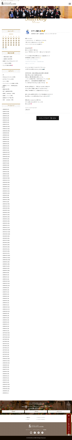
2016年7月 (5, 369)
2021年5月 (5, 244)
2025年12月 (5, 126)
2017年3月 (5, 352)
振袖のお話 (5, 89)
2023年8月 (5, 186)
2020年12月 (5, 255)
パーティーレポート (41, 419)
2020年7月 (5, 266)
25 (11, 44)
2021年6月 (5, 242)
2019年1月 (5, 304)
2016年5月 (5, 373)
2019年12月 (5, 281)
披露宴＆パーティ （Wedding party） (10, 85)
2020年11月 (5, 257)
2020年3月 (5, 274)
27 (16, 44)
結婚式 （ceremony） (7, 93)
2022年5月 (5, 218)
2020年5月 (5, 270)
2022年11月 (5, 206)
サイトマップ (28, 429)
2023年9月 (5, 184)
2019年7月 (5, 291)
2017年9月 (5, 339)
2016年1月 (5, 382)
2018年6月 (5, 319)
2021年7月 (5, 240)
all (3, 74)
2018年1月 (5, 330)
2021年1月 (5, 253)
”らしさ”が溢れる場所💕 (8, 65)
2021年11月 (5, 231)
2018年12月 (5, 307)
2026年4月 (5, 117)
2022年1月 (5, 227)
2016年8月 (5, 367)
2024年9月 (5, 158)
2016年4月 (5, 375)
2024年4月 (5, 169)
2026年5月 (5, 115)
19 (13, 42)
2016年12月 (5, 358)
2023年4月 (5, 195)
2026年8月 (5, 109)
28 (18, 44)
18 (11, 42)
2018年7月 (5, 317)
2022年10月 (5, 208)
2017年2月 (5, 354)
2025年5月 (5, 141)
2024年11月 (5, 154)
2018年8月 (5, 315)
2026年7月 (5, 111)
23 (5, 44)
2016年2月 (5, 380)
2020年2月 (5, 276)
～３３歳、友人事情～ (7, 63)
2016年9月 (5, 365)
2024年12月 (5, 152)
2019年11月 (5, 283)
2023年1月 (5, 201)
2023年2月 (5, 199)
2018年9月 (5, 313)
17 (8, 42)
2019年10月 (5, 285)
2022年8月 (5, 212)
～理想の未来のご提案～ (8, 56)
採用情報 (44, 429)
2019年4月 (5, 298)
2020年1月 (5, 279)
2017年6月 (5, 345)
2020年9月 (5, 261)
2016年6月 (5, 371)
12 (13, 40)
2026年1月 (5, 124)
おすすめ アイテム (6, 79)
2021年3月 (5, 249)
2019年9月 (5, 287)
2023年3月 (5, 197)
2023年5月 (5, 193)
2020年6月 (5, 268)
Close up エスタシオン (7, 77)
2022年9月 (5, 210)
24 (8, 44)
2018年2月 (5, 328)
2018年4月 (5, 324)
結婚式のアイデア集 (7, 97)
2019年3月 (5, 300)
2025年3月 (5, 145)
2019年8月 (5, 289)
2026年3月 (5, 120)
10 (8, 40)
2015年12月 (5, 384)
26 (13, 44)
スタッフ (4, 81)
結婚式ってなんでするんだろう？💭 (10, 61)
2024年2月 (5, 173)
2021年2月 (5, 251)
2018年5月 (5, 322)
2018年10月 (5, 311)
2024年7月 (5, 163)
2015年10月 (5, 388)
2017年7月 (5, 343)
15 (3, 42)
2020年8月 (5, 264)
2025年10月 (5, 130)
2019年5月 (5, 296)
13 (16, 40)
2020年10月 (5, 259)
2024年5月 (5, 167)
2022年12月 (5, 203)
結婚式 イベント (6, 95)
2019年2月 (5, 302)
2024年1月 (5, 175)
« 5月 (3, 48)
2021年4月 (5, 246)
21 (18, 42)
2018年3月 (5, 326)
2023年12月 (5, 178)
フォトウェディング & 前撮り (9, 83)
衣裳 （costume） (7, 99)
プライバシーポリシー (37, 429)
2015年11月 (5, 386)
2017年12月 (5, 332)
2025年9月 (5, 132)
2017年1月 (5, 356)
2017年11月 (5, 334)
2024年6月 (5, 165)
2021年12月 (5, 229)
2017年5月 (5, 347)
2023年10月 (5, 182)
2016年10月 (5, 362)
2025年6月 (5, 139)
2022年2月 (5, 225)
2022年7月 (5, 214)
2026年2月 (5, 122)
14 (18, 40)
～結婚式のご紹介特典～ (8, 58)
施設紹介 (28, 417)
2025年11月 (5, 128)
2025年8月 (5, 135)
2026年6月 (5, 113)
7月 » (6, 48)
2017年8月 (5, 341)
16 (5, 42)
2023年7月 (5, 188)
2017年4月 (5, 350)
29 (3, 47)
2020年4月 (5, 272)
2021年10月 (5, 234)
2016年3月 (5, 377)
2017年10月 (5, 337)
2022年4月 (5, 221)
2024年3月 (5, 171)
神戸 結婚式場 (40, 33)
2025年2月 (5, 148)
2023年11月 (5, 180)
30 (5, 47)
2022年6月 (5, 216)
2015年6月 (5, 393)
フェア (28, 419)
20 (16, 42)
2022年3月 (5, 223)
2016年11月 (5, 360)
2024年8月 (5, 160)
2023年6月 (5, 191)
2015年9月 (5, 390)
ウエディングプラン (41, 417)
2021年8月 (5, 238)
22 (3, 44)
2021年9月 (5, 236)
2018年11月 (5, 309)
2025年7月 (5, 137)
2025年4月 (5, 143)
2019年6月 (5, 294)
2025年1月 (5, 150)
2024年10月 (5, 156)
